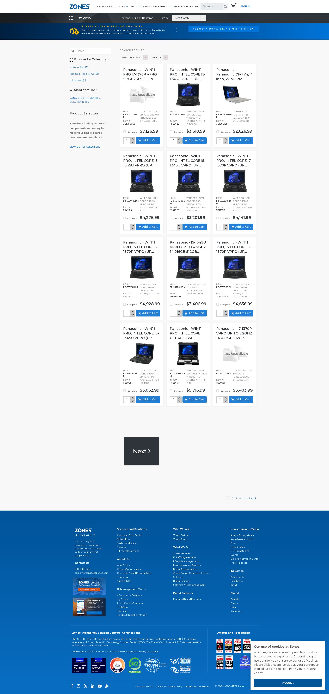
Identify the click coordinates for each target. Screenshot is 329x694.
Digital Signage (181, 581)
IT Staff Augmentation (185, 557)
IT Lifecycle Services (128, 551)
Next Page (249, 498)
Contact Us (82, 562)
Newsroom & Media (155, 6)
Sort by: (174, 18)
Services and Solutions (132, 529)
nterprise (122, 611)
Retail (233, 585)
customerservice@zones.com (89, 573)
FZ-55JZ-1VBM (223, 373)
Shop (134, 6)
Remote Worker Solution (187, 565)
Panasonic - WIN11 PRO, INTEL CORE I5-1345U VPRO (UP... (187, 74)
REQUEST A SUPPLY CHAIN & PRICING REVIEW (223, 29)
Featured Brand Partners (187, 599)
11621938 (220, 210)
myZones (122, 599)
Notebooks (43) (79, 67)
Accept (288, 683)
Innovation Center (185, 6)
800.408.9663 (82, 569)
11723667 (174, 382)
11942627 (128, 296)
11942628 (174, 124)
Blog (233, 543)
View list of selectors (85, 146)
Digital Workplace (127, 543)
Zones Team (180, 539)
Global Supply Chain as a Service (191, 573)
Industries (236, 570)
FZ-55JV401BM (177, 114)
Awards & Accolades (241, 539)
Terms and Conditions (197, 686)
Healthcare (236, 581)
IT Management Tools (131, 589)
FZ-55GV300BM (177, 202)
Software (178, 577)
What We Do (181, 547)
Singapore (236, 611)
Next (140, 451)
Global (234, 593)
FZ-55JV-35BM (131, 201)
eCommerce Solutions (129, 595)
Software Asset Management (189, 585)
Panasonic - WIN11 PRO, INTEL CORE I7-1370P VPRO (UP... (234, 160)
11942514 (127, 210)
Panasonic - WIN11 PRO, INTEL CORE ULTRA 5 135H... (186, 333)
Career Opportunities (129, 569)
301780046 (129, 124)
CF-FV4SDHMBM (224, 115)
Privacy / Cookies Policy (169, 686)
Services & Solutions (111, 6)
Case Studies (237, 547)
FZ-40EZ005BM (177, 374)
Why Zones (123, 565)
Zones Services (181, 553)
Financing (122, 577)
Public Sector (237, 577)
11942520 (174, 210)
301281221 (221, 124)
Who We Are (181, 529)
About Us (123, 559)
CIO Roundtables (239, 551)
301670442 (222, 296)
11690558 (221, 382)
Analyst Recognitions (242, 535)
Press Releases (238, 563)
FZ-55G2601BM (130, 374)
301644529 (175, 296)
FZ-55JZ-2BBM (224, 287)
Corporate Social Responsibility (134, 573)
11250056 (128, 382)
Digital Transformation (185, 569)
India (233, 607)
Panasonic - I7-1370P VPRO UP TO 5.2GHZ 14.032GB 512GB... (234, 333)
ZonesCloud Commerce (131, 603)
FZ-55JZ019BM (177, 287)
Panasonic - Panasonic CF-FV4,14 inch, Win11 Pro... (234, 74)
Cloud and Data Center (129, 535)
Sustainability (124, 581)
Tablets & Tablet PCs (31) (84, 73)
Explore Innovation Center (244, 559)
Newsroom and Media (244, 529)
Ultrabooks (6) (78, 80)
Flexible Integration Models (132, 615)
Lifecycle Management (186, 561)
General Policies (144, 686)
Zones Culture (181, 535)
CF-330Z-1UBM (130, 115)
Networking (123, 539)
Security (121, 547)
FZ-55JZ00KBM (223, 202)
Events (234, 555)
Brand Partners (183, 593)
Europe (234, 603)
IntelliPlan (122, 607)
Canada (234, 599)
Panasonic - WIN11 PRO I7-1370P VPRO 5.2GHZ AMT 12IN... (140, 74)
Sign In (246, 6)
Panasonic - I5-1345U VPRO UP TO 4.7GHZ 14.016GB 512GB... (188, 247)
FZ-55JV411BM (130, 287)
